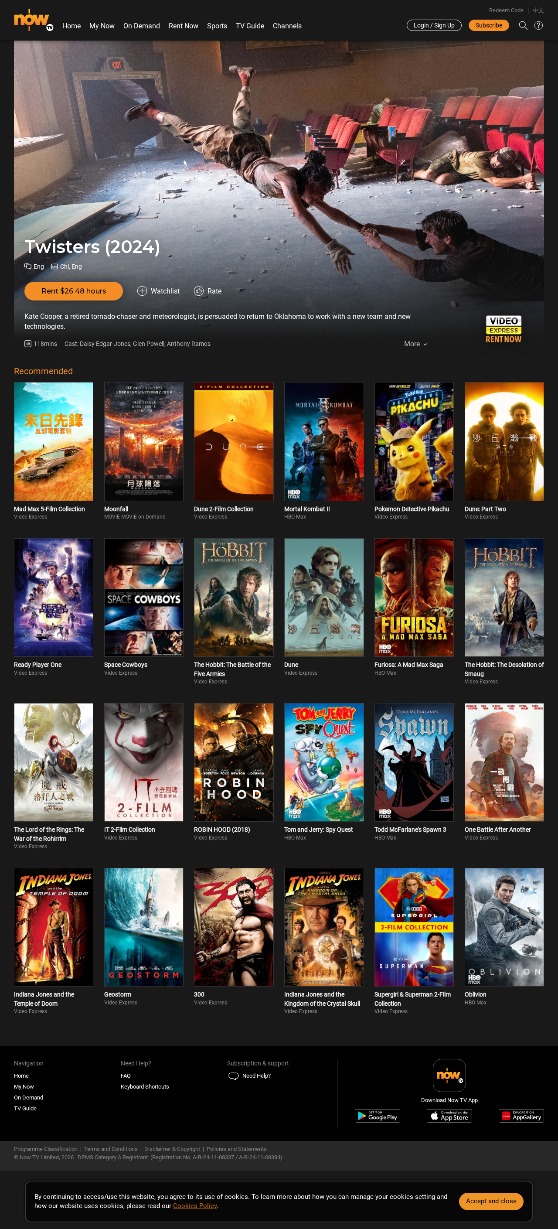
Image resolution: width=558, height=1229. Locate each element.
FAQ (126, 1075)
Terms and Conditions (111, 1149)
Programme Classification (46, 1149)
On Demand (141, 26)
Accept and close (491, 1201)
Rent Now (183, 26)
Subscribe (489, 25)
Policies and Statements (237, 1149)
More (412, 344)
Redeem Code (506, 10)
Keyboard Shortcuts (145, 1086)
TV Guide (250, 26)
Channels (287, 26)
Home (71, 26)
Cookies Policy (195, 1206)
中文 (538, 10)
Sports (217, 26)
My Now (102, 26)
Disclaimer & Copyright (172, 1149)
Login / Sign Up (434, 25)
